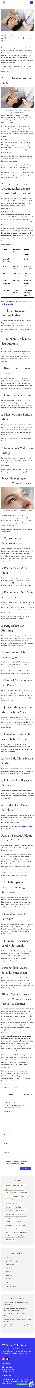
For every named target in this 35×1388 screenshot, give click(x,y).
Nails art (8, 1268)
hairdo (15, 1193)
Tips (7, 1279)
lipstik (23, 1196)
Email (6, 1143)
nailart (7, 1232)
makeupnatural (21, 1222)
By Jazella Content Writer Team (12, 38)
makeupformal (10, 1214)
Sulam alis (8, 1272)
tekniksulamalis (10, 1236)
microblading (9, 1229)
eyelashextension (13, 1088)
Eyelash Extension (8, 35)
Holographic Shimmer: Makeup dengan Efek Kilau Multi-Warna (16, 1326)
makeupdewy (9, 1211)
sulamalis (15, 1232)
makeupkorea (9, 1218)
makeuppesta (9, 1225)
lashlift (16, 1196)
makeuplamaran (21, 1218)
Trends (7, 1282)
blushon (8, 1185)
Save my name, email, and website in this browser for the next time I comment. (16, 1162)
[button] (31, 2)
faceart (7, 1193)
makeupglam (21, 1214)
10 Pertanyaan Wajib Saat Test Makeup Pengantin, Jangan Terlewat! (15, 1309)
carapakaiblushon (19, 1185)
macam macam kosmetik (13, 1203)
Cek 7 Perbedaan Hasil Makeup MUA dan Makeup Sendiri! (16, 1315)
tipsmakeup (21, 1236)
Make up (8, 1264)
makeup (8, 1207)
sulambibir (24, 1232)
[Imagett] (7, 1358)
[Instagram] (3, 1358)
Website (6, 1152)
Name (6, 1135)
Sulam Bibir (9, 1275)
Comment (7, 1111)
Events (7, 1257)
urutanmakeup (10, 1240)
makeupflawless (21, 1211)
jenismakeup (23, 1193)
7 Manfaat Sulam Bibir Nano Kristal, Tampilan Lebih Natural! (16, 1304)
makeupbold (17, 1207)
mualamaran (20, 1229)
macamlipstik (9, 1200)
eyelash (5, 1088)
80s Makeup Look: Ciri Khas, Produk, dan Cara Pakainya (17, 1320)
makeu (25, 1203)
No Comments (7, 41)
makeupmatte (9, 1222)
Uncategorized (10, 1286)
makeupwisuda (21, 1225)
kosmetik (8, 1196)
